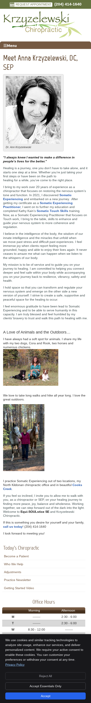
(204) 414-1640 (68, 4)
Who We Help (13, 564)
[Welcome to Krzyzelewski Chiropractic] (43, 37)
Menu (12, 45)
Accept (45, 696)
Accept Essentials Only (45, 686)
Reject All (45, 676)
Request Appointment (33, 4)
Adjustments (12, 572)
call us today (13, 526)
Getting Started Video (19, 588)
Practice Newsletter (17, 580)
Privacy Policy (15, 664)
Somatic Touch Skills (52, 211)
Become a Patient (16, 556)
